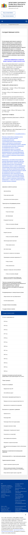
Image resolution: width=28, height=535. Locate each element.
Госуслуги (3, 494)
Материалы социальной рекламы (11, 442)
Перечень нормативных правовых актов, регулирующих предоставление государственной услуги (12, 138)
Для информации (9, 215)
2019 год (5, 342)
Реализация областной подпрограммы (12, 421)
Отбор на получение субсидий (12, 224)
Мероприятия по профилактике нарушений (13, 405)
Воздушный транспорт (8, 220)
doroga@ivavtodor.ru (20, 133)
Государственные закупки (8, 309)
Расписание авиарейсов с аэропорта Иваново (15, 228)
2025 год (5, 366)
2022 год (5, 354)
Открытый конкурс (10, 211)
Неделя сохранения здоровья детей (11, 464)
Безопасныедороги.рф (20, 506)
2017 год (5, 333)
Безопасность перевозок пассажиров (12, 253)
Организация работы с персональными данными (13, 456)
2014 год (5, 321)
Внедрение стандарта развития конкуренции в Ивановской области (7, 487)
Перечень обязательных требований (21, 492)
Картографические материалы (10, 438)
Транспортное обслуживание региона (11, 203)
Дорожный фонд (7, 191)
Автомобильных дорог (8, 392)
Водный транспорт (8, 232)
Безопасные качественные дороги (11, 199)
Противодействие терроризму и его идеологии (19, 497)
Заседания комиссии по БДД (10, 426)
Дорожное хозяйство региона (9, 187)
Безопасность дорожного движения (11, 409)
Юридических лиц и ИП (8, 388)
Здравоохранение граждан (8, 460)
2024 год (5, 362)
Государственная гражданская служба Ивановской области (6, 491)
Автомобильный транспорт (9, 207)
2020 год (5, 346)
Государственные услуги (8, 313)
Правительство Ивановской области (6, 510)
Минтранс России (5, 508)
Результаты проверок (7, 384)
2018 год (5, 337)
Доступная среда (7, 249)
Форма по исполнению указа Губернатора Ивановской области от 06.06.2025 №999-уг (13, 278)
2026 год (5, 371)
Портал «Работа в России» (5, 496)
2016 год (5, 329)
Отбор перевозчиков (10, 244)
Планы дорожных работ (9, 195)
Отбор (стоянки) (9, 261)
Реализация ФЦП (7, 417)
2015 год (5, 325)
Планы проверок (6, 380)
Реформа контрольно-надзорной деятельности (14, 401)
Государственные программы (9, 304)
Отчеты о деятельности (8, 317)
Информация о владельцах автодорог (12, 430)
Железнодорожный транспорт (10, 240)
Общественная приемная (8, 16)
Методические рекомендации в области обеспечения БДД (15, 447)
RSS (2, 483)
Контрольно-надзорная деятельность (11, 397)
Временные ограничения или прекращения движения (12, 451)
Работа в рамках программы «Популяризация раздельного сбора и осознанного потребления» (14, 469)
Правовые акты (7, 413)
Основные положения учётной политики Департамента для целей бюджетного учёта (13, 376)
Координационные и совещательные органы (13, 292)
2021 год (5, 350)
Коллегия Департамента (9, 300)
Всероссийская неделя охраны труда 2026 (12, 472)
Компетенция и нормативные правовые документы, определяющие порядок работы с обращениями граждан (21, 511)
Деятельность (18, 486)
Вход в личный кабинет (8, 12)
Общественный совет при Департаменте (12, 296)
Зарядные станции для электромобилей (12, 269)
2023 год (5, 358)
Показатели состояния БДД (9, 434)
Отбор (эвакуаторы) (10, 265)
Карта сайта (4, 506)
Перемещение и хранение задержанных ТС (12, 257)
